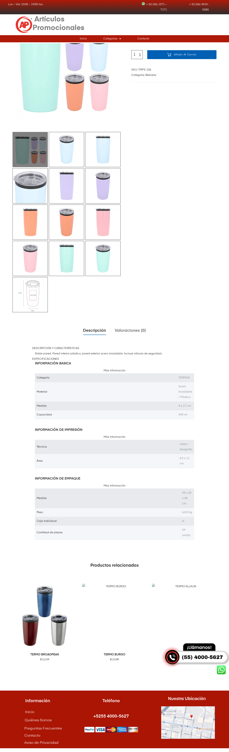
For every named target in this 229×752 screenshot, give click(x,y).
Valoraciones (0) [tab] (130, 331)
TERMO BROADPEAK (44, 654)
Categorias (110, 38)
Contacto (143, 38)
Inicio (83, 38)
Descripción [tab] (94, 331)
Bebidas (150, 75)
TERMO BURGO (114, 654)
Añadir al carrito (185, 54)
